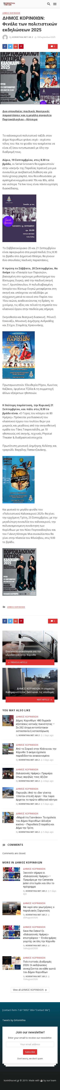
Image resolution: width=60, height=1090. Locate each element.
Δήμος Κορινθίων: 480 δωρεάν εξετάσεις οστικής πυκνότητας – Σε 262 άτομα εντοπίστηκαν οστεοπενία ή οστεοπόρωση (35, 726)
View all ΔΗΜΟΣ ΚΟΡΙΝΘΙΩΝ (28, 989)
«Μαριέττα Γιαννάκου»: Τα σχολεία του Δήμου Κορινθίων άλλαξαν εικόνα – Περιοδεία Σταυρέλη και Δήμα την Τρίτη (36, 822)
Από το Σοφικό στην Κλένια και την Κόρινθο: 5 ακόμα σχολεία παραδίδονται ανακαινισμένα (36, 752)
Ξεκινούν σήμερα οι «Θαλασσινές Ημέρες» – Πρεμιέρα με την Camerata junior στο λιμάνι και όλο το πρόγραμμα (38, 879)
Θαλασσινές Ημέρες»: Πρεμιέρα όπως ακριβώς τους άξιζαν (34, 775)
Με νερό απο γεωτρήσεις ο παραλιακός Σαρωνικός (38, 909)
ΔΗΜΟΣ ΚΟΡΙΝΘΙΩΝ (11, 13)
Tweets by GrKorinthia (13, 1020)
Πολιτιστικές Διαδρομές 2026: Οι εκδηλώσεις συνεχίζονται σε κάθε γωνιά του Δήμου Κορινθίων (39, 967)
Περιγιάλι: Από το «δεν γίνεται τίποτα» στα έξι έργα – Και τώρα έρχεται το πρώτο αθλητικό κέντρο (36, 796)
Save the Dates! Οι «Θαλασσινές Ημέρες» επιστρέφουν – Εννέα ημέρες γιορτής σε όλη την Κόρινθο (39, 936)
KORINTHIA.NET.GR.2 (22, 37)
